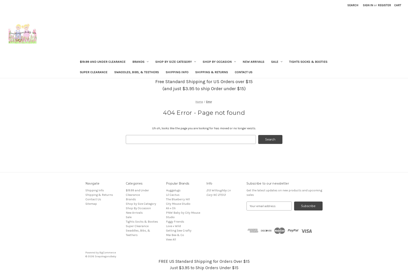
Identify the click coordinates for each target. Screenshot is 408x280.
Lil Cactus (173, 195)
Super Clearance (94, 72)
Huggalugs (173, 190)
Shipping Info (177, 72)
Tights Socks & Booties (308, 62)
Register (384, 5)
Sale (274, 62)
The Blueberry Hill (178, 199)
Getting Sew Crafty (178, 230)
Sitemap (91, 204)
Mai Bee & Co (175, 235)
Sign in (368, 5)
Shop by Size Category (173, 62)
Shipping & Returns (211, 72)
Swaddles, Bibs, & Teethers (136, 72)
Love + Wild (173, 226)
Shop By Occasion (217, 62)
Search (352, 5)
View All (171, 239)
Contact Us (243, 72)
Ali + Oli (171, 208)
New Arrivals (253, 62)
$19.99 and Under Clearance (103, 62)
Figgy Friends (175, 221)
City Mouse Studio (178, 204)
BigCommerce (107, 252)
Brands (138, 62)
